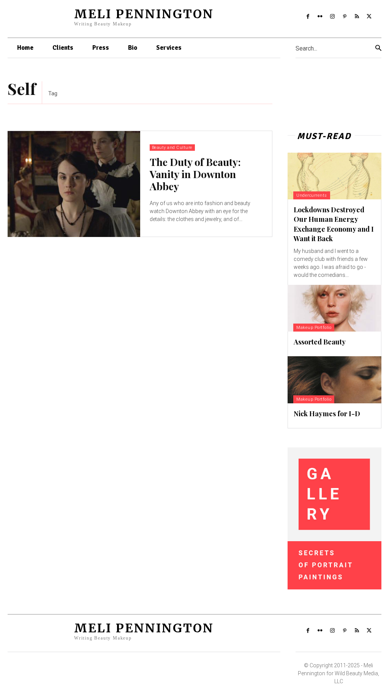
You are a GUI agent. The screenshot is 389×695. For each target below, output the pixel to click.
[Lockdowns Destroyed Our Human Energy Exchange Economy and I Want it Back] (334, 176)
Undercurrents (311, 195)
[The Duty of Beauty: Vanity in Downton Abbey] (74, 184)
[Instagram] (332, 17)
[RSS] (357, 17)
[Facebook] (308, 17)
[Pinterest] (344, 17)
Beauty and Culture (172, 147)
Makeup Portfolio (313, 327)
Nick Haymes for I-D (327, 413)
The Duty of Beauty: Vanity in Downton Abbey (195, 174)
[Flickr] (320, 17)
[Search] (378, 48)
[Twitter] (369, 17)
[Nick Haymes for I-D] (334, 379)
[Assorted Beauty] (334, 308)
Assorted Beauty (320, 341)
